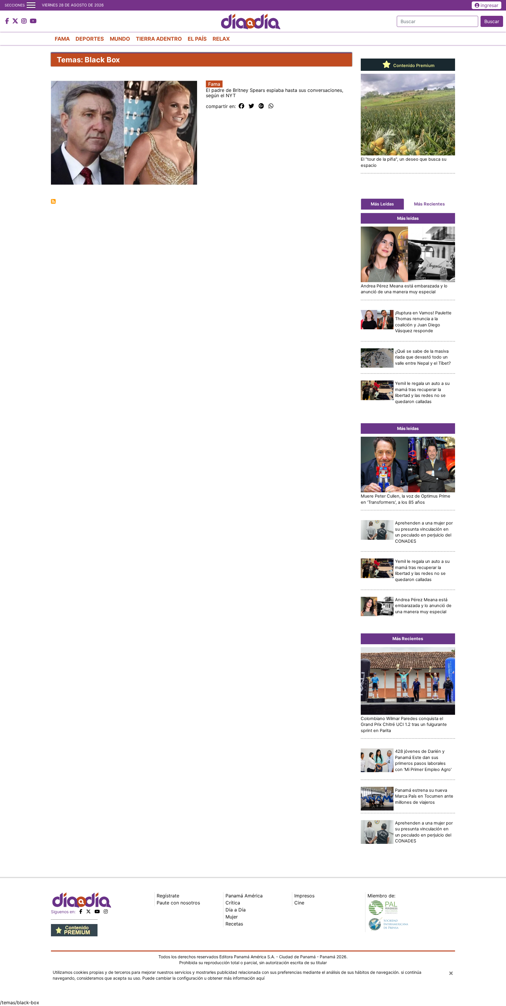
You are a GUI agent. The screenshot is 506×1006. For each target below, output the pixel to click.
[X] (88, 911)
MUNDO (120, 39)
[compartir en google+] (261, 106)
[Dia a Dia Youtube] (33, 21)
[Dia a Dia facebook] (8, 21)
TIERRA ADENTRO (159, 39)
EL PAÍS (197, 39)
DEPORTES (90, 39)
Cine (299, 903)
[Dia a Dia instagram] (24, 21)
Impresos (304, 896)
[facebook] (80, 911)
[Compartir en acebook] (241, 106)
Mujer (231, 917)
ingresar (489, 5)
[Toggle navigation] (31, 5)
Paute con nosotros (178, 903)
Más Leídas (382, 204)
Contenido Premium (413, 65)
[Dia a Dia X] (16, 21)
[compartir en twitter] (251, 106)
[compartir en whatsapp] (271, 106)
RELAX (221, 39)
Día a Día (235, 910)
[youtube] (97, 911)
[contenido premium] (74, 930)
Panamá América (244, 896)
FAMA (62, 39)
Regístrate (168, 896)
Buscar (491, 21)
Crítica (232, 903)
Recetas (234, 924)
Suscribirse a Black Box (53, 201)
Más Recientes (429, 204)
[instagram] (106, 911)
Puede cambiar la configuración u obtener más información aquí (203, 978)
